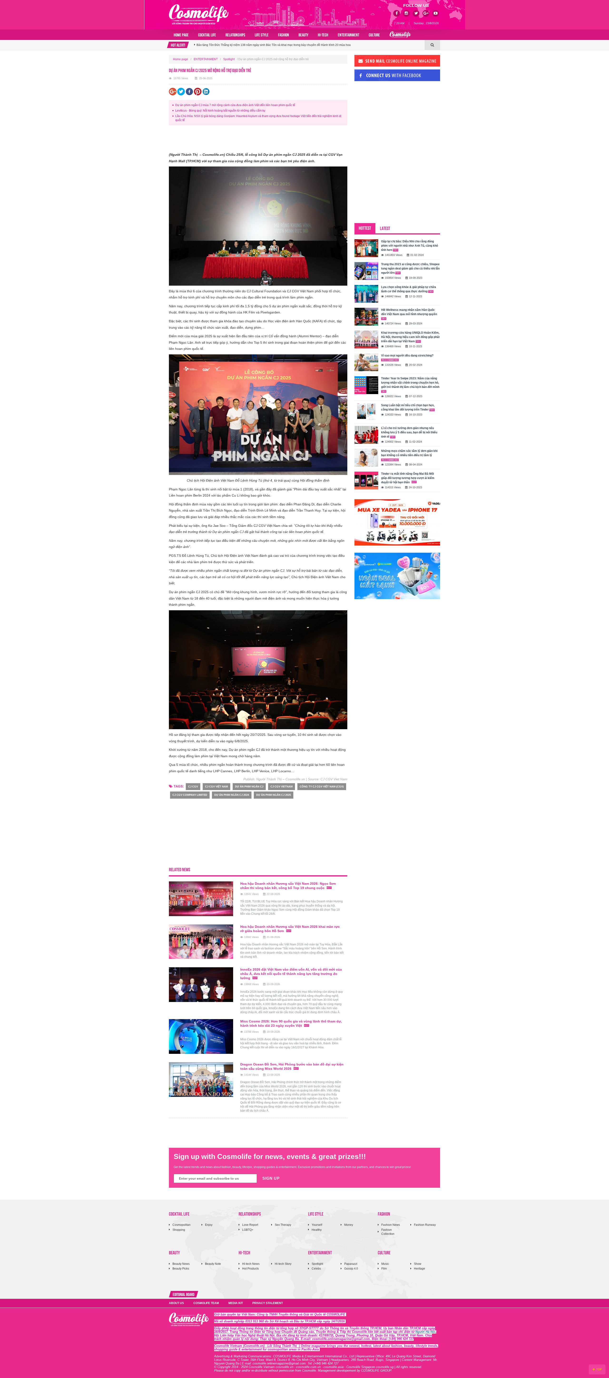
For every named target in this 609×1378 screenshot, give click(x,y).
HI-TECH (323, 34)
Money (348, 1225)
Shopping (178, 1229)
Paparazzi (350, 1264)
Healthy (317, 1229)
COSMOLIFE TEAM (206, 1303)
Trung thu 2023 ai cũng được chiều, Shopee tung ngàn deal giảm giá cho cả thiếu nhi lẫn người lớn (410, 268)
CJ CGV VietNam (281, 786)
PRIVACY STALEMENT (267, 1303)
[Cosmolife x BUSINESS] (400, 34)
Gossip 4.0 (351, 1268)
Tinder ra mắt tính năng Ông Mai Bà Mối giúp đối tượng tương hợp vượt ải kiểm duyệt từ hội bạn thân (407, 478)
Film (384, 1268)
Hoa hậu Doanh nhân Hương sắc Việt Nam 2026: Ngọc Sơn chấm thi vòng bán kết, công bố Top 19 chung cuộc (268, 45)
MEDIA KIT (235, 1303)
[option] (309, 45)
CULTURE (374, 34)
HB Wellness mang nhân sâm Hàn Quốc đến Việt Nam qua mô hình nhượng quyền (409, 312)
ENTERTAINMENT (348, 34)
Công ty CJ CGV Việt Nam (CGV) (322, 786)
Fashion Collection (387, 1232)
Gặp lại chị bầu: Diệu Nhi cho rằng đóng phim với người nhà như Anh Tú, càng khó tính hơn (409, 246)
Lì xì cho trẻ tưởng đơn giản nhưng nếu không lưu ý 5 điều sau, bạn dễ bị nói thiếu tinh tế (409, 432)
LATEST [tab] (385, 228)
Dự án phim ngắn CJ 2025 (273, 794)
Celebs (316, 1268)
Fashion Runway (425, 1225)
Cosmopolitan (181, 1225)
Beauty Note (213, 1264)
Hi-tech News (251, 1264)
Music (385, 1264)
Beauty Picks (180, 1268)
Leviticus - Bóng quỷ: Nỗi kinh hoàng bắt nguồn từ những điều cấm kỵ (220, 110)
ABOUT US (176, 1303)
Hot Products (250, 1268)
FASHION (283, 34)
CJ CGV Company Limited (189, 794)
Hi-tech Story (283, 1264)
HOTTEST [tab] (365, 228)
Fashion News (390, 1225)
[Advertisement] (255, 139)
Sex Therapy (283, 1225)
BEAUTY (303, 34)
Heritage (419, 1268)
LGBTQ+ (247, 1229)
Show (417, 1264)
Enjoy (208, 1225)
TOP (598, 1369)
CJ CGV (193, 786)
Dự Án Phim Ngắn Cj (249, 786)
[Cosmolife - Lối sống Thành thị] (198, 14)
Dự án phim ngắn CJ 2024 (231, 794)
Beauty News (181, 1264)
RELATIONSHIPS (235, 34)
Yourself (317, 1225)
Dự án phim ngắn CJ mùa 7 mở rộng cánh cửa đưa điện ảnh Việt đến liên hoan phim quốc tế (235, 105)
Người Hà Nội (425, 1332)
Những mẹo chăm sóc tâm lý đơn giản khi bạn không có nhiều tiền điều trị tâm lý (409, 453)
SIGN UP (271, 1178)
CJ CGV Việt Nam (216, 786)
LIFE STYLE (262, 34)
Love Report (250, 1225)
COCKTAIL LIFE (207, 34)
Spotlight (229, 59)
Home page (181, 34)
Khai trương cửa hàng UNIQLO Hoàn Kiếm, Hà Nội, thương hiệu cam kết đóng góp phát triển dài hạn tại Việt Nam (410, 337)
